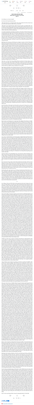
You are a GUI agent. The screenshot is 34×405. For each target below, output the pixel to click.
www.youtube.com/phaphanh (8, 403)
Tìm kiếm (25, 2)
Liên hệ (30, 2)
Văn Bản (13, 2)
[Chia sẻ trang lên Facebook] (7, 401)
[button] (16, 10)
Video (18, 2)
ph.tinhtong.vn (5, 2)
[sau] (24, 5)
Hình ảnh (21, 2)
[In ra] (23, 10)
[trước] (10, 5)
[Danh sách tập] (14, 8)
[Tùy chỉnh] (12, 10)
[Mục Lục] (17, 5)
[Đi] (20, 8)
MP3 (10, 2)
